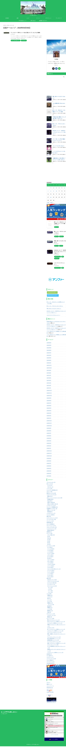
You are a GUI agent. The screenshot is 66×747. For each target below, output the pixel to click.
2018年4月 (49, 470)
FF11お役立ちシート (22, 20)
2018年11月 (49, 453)
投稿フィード (49, 684)
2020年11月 (49, 392)
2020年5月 (49, 408)
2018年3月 (49, 473)
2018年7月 (49, 463)
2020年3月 (49, 413)
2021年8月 (49, 372)
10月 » (51, 202)
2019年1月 (49, 448)
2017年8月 (49, 475)
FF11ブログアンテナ (52, 295)
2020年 (8, 25)
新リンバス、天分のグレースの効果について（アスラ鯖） (56, 302)
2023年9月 (49, 347)
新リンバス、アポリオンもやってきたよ (55, 306)
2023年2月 (49, 355)
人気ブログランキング (51, 702)
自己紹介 (7, 18)
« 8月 (48, 202)
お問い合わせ (33, 20)
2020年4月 (49, 410)
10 (56, 191)
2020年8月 (49, 400)
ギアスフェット (48, 18)
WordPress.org (50, 687)
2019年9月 (49, 428)
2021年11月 (49, 365)
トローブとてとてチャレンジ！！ (53, 315)
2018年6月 (49, 465)
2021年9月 (49, 370)
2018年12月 (49, 450)
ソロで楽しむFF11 (4, 713)
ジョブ (28, 18)
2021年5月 (49, 380)
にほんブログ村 (50, 692)
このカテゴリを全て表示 (54, 734)
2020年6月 (49, 405)
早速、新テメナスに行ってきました (54, 308)
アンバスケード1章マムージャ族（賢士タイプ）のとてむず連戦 (25, 32)
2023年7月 (49, 352)
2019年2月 (49, 445)
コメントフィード (50, 685)
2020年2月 (49, 415)
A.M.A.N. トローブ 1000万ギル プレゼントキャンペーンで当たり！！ (59, 132)
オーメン (38, 18)
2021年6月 (49, 377)
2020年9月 (49, 398)
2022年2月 (49, 362)
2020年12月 (49, 390)
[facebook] (56, 68)
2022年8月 (49, 360)
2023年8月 (49, 350)
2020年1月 (49, 418)
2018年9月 (49, 458)
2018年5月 (49, 468)
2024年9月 (49, 345)
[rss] (59, 68)
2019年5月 (49, 438)
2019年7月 (49, 433)
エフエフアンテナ (52, 292)
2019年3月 (49, 443)
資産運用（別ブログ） (43, 20)
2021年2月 (49, 385)
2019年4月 (49, 440)
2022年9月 (49, 357)
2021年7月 (49, 375)
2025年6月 (49, 342)
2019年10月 (49, 425)
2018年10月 (49, 455)
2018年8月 (49, 460)
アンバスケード (59, 18)
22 (50, 197)
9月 (11, 25)
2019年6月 (49, 435)
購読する (51, 73)
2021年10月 (49, 367)
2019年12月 (49, 420)
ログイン (48, 682)
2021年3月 (49, 382)
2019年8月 (49, 430)
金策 (17, 18)
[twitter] (53, 68)
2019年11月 (49, 423)
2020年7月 (49, 403)
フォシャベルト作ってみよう (58, 145)
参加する (62, 736)
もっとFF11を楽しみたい (9, 712)
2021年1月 (49, 387)
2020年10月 (49, 395)
